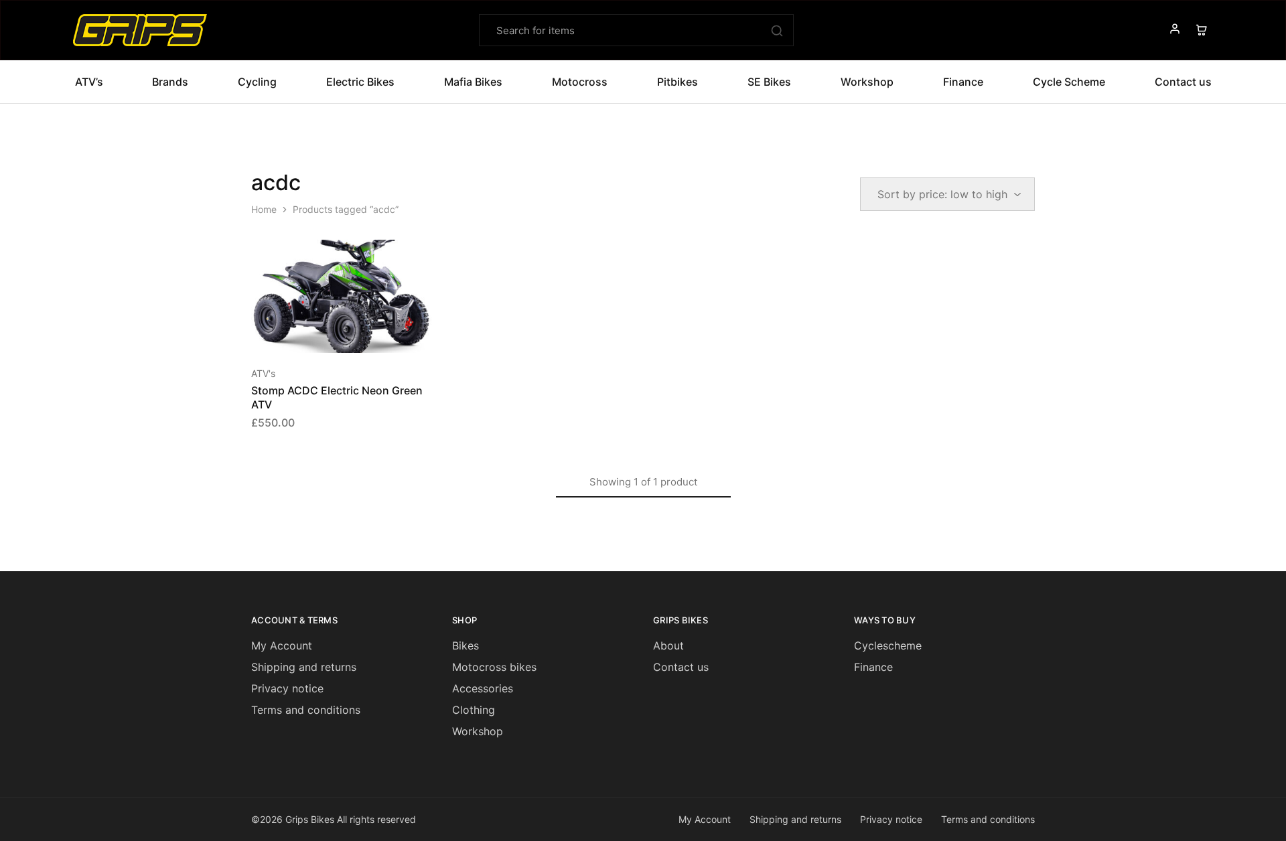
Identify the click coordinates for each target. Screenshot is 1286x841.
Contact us (681, 667)
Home (264, 209)
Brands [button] (170, 81)
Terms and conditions (305, 709)
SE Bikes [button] (769, 81)
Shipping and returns (303, 667)
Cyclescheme (888, 645)
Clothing (473, 709)
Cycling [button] (257, 81)
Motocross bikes (494, 667)
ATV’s (89, 81)
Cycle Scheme (1069, 81)
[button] (324, 332)
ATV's (263, 373)
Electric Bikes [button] (360, 81)
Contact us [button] (1183, 81)
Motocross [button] (580, 81)
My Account (281, 645)
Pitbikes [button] (677, 81)
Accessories (482, 688)
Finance (963, 81)
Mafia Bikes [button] (473, 81)
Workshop (867, 81)
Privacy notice (287, 688)
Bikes (465, 645)
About (668, 645)
